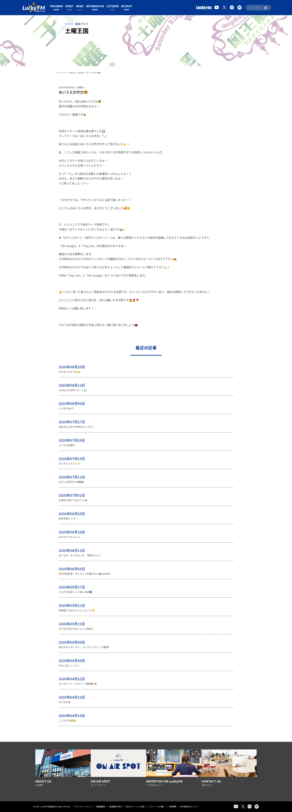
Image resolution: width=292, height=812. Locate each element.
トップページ (61, 72)
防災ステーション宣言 (135, 806)
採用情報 (172, 806)
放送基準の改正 (115, 806)
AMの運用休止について (189, 806)
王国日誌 (80, 72)
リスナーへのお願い (156, 806)
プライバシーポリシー (83, 806)
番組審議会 (101, 806)
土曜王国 (71, 72)
